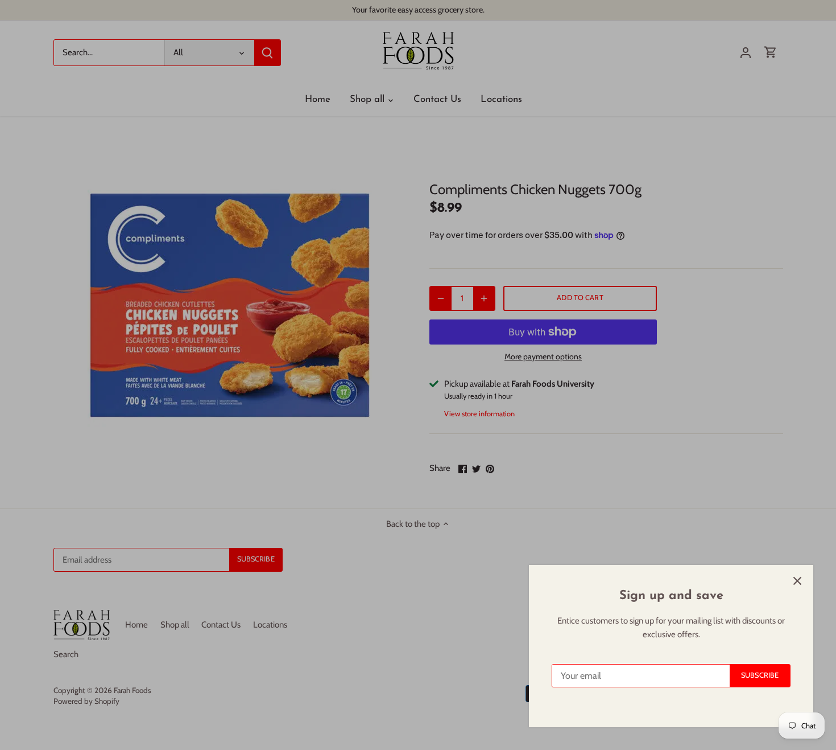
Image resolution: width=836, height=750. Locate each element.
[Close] (797, 580)
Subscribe (760, 675)
